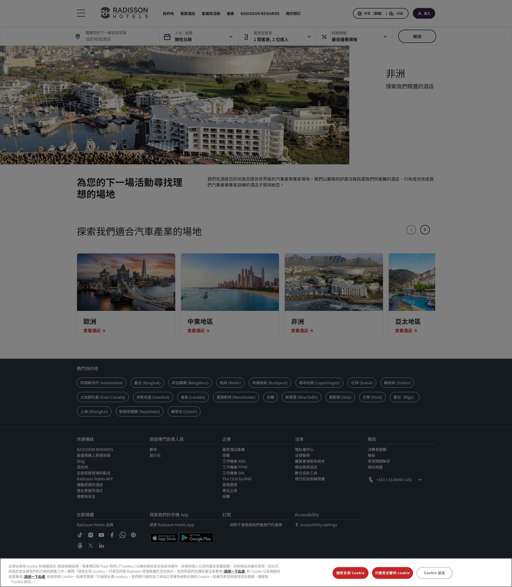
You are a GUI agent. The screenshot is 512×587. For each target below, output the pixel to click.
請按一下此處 (234, 571)
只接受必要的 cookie (392, 572)
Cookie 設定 (434, 572)
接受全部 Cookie (350, 572)
